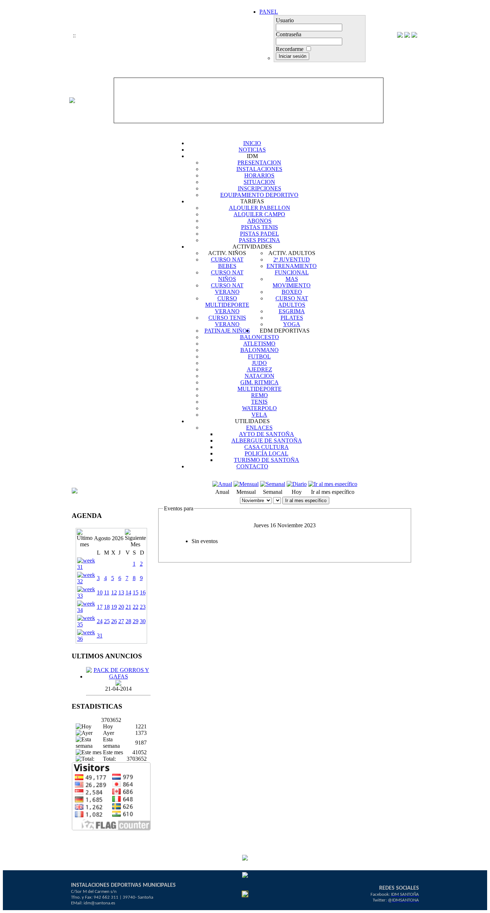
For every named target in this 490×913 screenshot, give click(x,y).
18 (107, 607)
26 (114, 621)
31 (100, 635)
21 (128, 607)
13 (121, 592)
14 (128, 592)
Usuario (285, 20)
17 (100, 607)
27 (121, 621)
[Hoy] (297, 484)
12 (114, 592)
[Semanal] (272, 484)
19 (114, 607)
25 (107, 621)
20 (121, 607)
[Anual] (222, 484)
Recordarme (289, 49)
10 (100, 592)
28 (128, 621)
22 (135, 607)
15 (135, 592)
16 (143, 592)
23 (143, 607)
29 (135, 621)
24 (100, 621)
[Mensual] (246, 484)
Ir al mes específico (305, 500)
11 (106, 592)
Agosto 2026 (108, 538)
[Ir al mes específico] (332, 484)
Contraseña (288, 34)
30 (143, 621)
